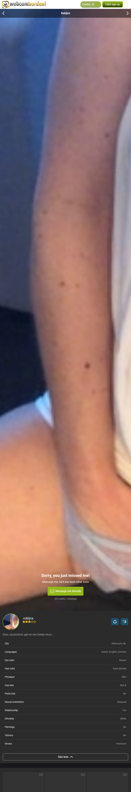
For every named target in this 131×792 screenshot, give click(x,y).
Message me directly (68, 591)
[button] (115, 621)
